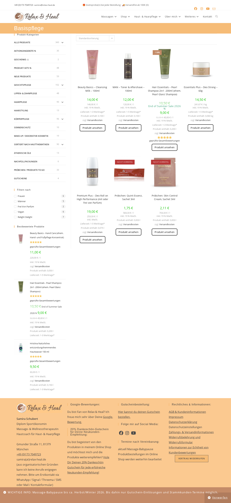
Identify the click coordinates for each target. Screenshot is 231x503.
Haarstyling (21, 110)
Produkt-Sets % (22, 68)
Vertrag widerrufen (191, 458)
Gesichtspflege (22, 85)
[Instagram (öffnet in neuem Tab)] (202, 9)
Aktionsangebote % (25, 50)
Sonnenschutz (22, 127)
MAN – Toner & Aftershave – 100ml (128, 89)
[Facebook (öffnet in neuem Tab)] (196, 9)
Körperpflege (21, 119)
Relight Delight (25, 217)
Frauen (21, 196)
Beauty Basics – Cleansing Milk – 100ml (92, 89)
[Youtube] (133, 433)
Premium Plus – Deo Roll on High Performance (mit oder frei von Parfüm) (92, 199)
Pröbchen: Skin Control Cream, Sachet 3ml (165, 197)
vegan (21, 211)
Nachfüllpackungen (25, 161)
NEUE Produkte (22, 76)
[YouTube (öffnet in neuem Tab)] (208, 9)
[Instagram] (127, 433)
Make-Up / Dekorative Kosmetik (31, 136)
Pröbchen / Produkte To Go (29, 170)
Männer (22, 201)
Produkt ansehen (92, 127)
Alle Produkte (22, 42)
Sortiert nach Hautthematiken (31, 144)
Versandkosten (94, 120)
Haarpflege (20, 102)
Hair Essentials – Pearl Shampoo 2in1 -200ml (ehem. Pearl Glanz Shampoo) (164, 91)
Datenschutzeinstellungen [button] (185, 427)
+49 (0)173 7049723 (23, 5)
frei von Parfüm (26, 206)
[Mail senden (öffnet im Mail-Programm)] (214, 9)
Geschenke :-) (21, 59)
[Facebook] (121, 433)
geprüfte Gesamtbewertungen (164, 140)
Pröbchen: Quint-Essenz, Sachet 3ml (128, 197)
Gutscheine (20, 178)
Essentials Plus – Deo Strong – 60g (200, 89)
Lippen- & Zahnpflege (25, 93)
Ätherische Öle (22, 153)
